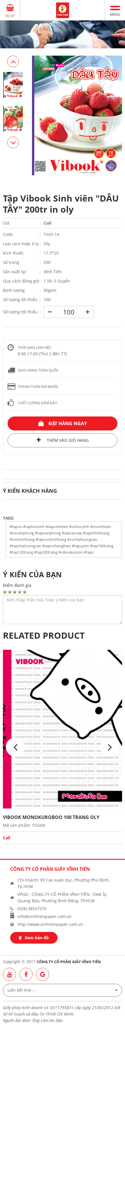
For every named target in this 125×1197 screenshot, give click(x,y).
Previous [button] (13, 142)
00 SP (10, 15)
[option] (62, 34)
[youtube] (9, 974)
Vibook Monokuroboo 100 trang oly (51, 817)
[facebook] (26, 974)
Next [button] (13, 61)
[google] (42, 974)
